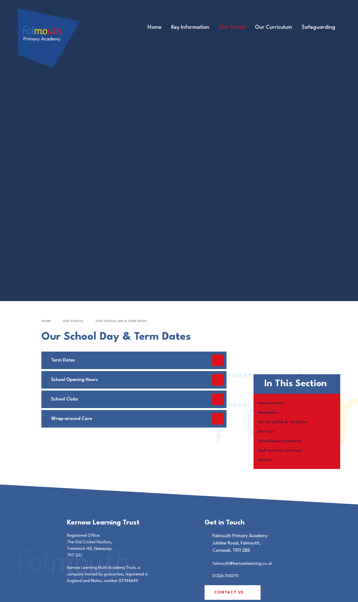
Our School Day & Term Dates (121, 321)
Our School (73, 321)
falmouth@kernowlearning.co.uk (242, 564)
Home (46, 321)
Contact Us (229, 592)
